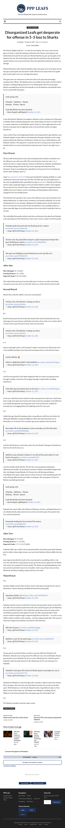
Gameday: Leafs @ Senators (57, 733)
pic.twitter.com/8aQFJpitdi (16, 524)
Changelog (22, 801)
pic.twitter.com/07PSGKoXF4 (16, 256)
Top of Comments (38, 783)
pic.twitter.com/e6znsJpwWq (16, 228)
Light (22, 810)
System (23, 814)
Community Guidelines (25, 798)
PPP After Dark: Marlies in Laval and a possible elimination (17, 736)
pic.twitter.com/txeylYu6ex (16, 304)
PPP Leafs (37, 8)
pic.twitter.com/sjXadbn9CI (29, 457)
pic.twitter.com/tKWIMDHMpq (17, 431)
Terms (26, 824)
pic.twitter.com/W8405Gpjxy (49, 389)
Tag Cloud (37, 798)
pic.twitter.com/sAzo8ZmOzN (42, 639)
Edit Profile (22, 795)
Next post (37, 715)
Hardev (20, 42)
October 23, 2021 (32, 630)
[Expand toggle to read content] (59, 751)
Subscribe (56, 802)
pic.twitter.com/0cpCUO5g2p (48, 362)
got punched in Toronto (16, 177)
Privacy (20, 824)
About (29, 795)
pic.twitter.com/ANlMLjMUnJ (35, 242)
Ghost (49, 822)
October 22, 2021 (34, 112)
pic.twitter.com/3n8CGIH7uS (36, 595)
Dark (31, 810)
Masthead (30, 801)
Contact (46, 824)
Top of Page (24, 783)
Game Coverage (33, 27)
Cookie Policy (33, 824)
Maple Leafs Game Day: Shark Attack (15, 717)
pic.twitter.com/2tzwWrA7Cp (16, 673)
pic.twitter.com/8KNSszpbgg (29, 627)
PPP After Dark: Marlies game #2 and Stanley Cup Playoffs (37, 737)
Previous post (7, 715)
